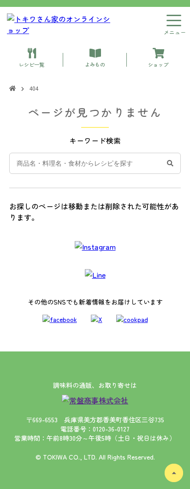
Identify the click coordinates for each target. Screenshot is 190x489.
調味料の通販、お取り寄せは (95, 385)
